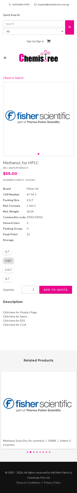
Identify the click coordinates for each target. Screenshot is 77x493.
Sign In (40, 41)
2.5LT (8, 260)
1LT (7, 251)
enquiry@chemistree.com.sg (53, 4)
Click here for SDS (14, 320)
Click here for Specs (15, 316)
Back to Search (14, 77)
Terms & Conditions (28, 482)
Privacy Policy (52, 482)
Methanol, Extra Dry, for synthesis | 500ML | (37, 442)
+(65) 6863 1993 (20, 4)
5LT (7, 278)
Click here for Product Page (20, 312)
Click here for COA (14, 324)
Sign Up (31, 41)
